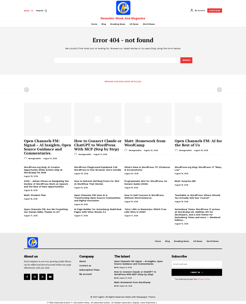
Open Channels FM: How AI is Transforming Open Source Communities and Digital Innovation (97, 198)
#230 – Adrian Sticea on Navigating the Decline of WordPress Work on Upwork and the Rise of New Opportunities (46, 184)
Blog (116, 267)
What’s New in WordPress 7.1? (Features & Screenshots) (147, 168)
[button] (42, 11)
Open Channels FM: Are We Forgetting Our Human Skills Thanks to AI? (46, 210)
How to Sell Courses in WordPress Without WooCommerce (144, 196)
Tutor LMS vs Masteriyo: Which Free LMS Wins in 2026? (145, 210)
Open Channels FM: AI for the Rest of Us (198, 142)
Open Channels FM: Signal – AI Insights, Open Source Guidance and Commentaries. (47, 146)
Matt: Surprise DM (185, 181)
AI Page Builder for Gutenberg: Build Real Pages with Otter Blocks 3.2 (97, 210)
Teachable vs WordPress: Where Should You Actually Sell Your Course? (197, 196)
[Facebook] (27, 277)
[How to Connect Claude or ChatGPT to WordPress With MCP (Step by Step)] (98, 119)
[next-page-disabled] (219, 89)
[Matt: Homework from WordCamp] (148, 119)
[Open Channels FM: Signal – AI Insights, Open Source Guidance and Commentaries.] (47, 119)
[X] (42, 277)
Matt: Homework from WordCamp (144, 142)
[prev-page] (26, 89)
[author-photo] (26, 158)
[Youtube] (50, 277)
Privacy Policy (203, 279)
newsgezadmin (34, 158)
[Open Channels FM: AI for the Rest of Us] (198, 119)
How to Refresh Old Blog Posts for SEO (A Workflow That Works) (96, 182)
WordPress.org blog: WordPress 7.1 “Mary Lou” (198, 168)
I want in (195, 272)
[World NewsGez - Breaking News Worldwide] (123, 8)
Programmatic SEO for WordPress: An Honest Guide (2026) (145, 182)
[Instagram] (35, 277)
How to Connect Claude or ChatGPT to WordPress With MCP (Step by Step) (98, 144)
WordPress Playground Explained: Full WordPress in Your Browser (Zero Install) (97, 168)
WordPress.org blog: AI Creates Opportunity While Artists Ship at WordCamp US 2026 (43, 170)
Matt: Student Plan (35, 195)
